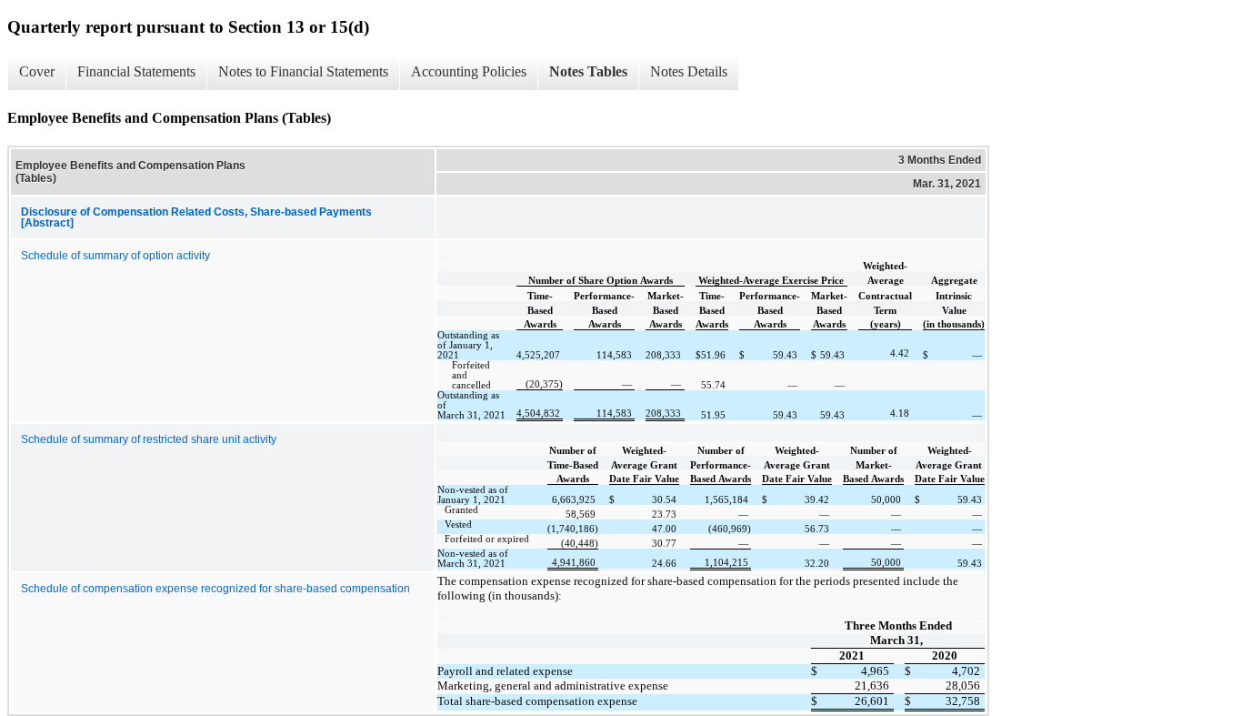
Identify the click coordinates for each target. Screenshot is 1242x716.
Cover (37, 71)
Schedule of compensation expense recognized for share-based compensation (215, 588)
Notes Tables (588, 71)
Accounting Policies (468, 71)
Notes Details (688, 71)
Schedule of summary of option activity (115, 255)
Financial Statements (136, 71)
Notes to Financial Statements (303, 71)
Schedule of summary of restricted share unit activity (148, 439)
